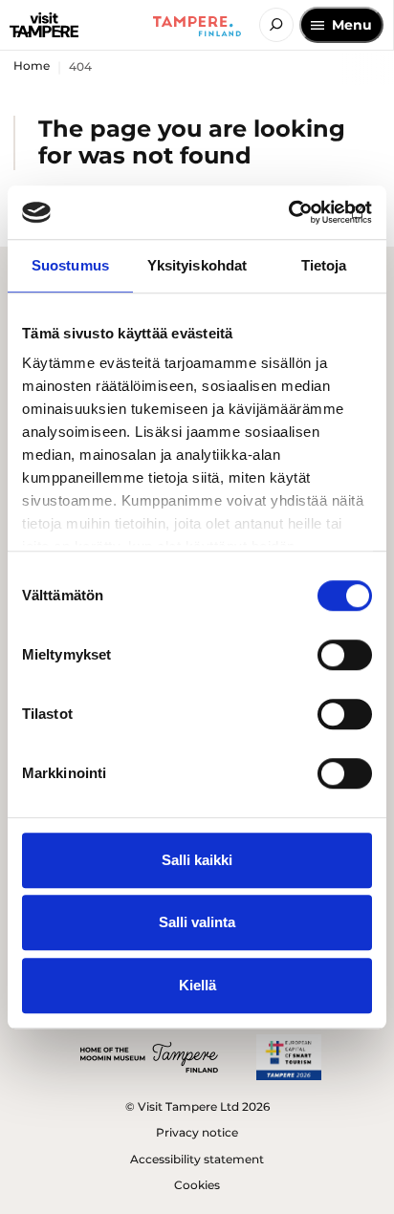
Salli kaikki (197, 860)
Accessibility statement (197, 1159)
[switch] (344, 655)
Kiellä (197, 985)
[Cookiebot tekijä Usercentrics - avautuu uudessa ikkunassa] (288, 212)
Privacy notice (197, 1132)
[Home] (44, 25)
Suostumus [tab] (70, 265)
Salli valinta (197, 922)
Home (31, 65)
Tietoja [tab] (324, 265)
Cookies (197, 1185)
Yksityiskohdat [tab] (197, 265)
